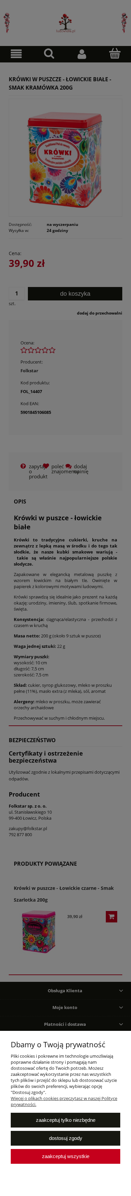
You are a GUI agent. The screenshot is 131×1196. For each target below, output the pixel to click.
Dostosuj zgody (65, 1138)
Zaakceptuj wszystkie (65, 1156)
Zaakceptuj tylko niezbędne (65, 1120)
